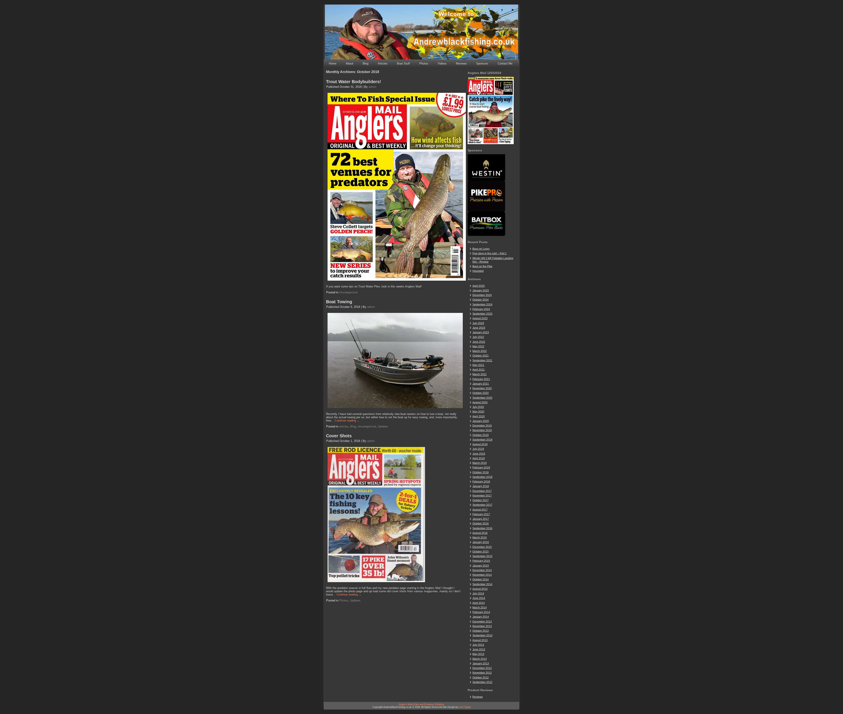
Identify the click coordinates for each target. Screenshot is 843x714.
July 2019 (478, 448)
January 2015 (480, 565)
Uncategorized (348, 292)
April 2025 (478, 285)
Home (332, 63)
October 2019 (480, 435)
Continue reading (347, 420)
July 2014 (478, 593)
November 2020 (482, 388)
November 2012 (482, 672)
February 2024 (481, 309)
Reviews (461, 63)
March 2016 (479, 537)
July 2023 (478, 323)
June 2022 (478, 341)
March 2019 (479, 463)
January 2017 (480, 518)
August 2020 (480, 402)
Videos (442, 63)
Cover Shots (339, 435)
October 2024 (480, 299)
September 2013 (482, 635)
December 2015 (482, 547)
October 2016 (480, 523)
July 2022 (478, 337)
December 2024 (482, 295)
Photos (423, 63)
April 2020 (478, 416)
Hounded (478, 271)
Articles (382, 63)
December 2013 (482, 621)
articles (343, 426)
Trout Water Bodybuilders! (353, 81)
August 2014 (480, 588)
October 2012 (480, 677)
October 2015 (480, 551)
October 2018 (480, 472)
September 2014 (482, 584)
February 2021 (481, 379)
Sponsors (482, 63)
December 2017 (482, 491)
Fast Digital (465, 707)
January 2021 (480, 383)
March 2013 (479, 658)
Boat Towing (339, 301)
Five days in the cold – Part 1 (489, 253)
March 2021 (479, 374)
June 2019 (478, 453)
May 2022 (478, 346)
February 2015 (481, 560)
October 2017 (480, 500)
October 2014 (480, 579)
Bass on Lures (481, 248)
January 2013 (480, 663)
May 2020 (478, 411)
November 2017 (482, 495)
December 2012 (482, 668)
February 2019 (481, 467)
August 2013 (480, 640)
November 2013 (482, 626)
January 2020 (480, 421)
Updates (383, 426)
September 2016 (482, 528)
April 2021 (478, 369)
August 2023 (480, 318)
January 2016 (480, 542)
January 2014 (480, 616)
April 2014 (478, 603)
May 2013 (478, 654)
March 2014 (479, 607)
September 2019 (482, 439)
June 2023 (478, 327)
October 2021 (480, 355)
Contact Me (505, 63)
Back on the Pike (482, 266)
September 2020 (482, 397)
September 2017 (482, 504)
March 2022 (479, 351)
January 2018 (480, 486)
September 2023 (482, 313)
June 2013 (478, 649)
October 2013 (480, 630)
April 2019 (478, 458)
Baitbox (440, 704)
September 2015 (482, 556)
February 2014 (481, 612)
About (349, 63)
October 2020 (480, 393)
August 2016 (480, 533)
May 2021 (478, 365)
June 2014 (478, 598)
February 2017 (481, 514)
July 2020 (478, 407)
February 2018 (481, 481)
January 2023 (480, 332)
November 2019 (482, 430)
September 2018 (482, 477)
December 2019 (482, 425)
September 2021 (482, 360)
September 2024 (482, 304)
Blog (365, 63)
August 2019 (480, 444)
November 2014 (482, 574)
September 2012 (482, 682)
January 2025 (480, 290)
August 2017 (480, 509)
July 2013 (478, 644)
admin (372, 86)
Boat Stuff (403, 63)
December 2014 (482, 570)
